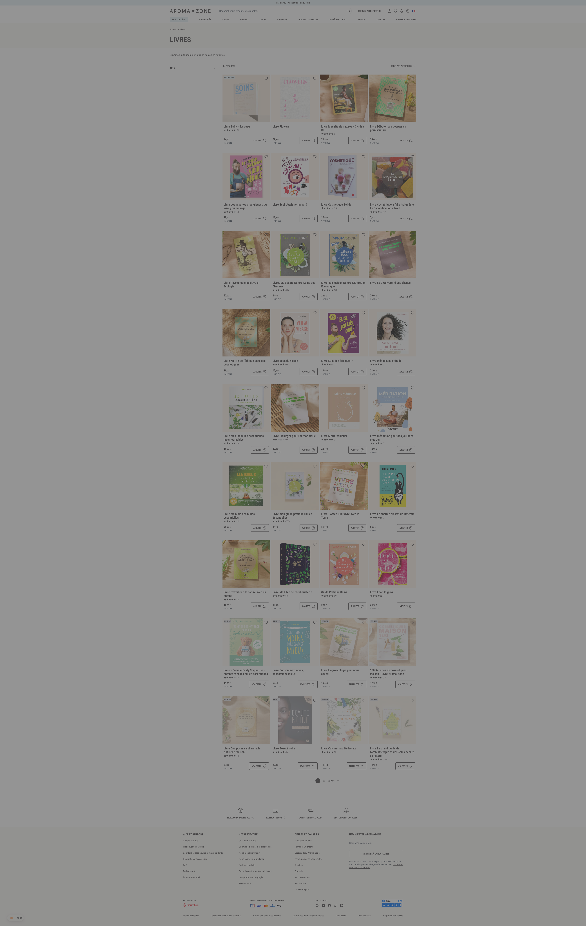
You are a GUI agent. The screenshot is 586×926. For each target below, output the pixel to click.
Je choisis (274, 499)
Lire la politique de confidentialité (273, 490)
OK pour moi (311, 499)
